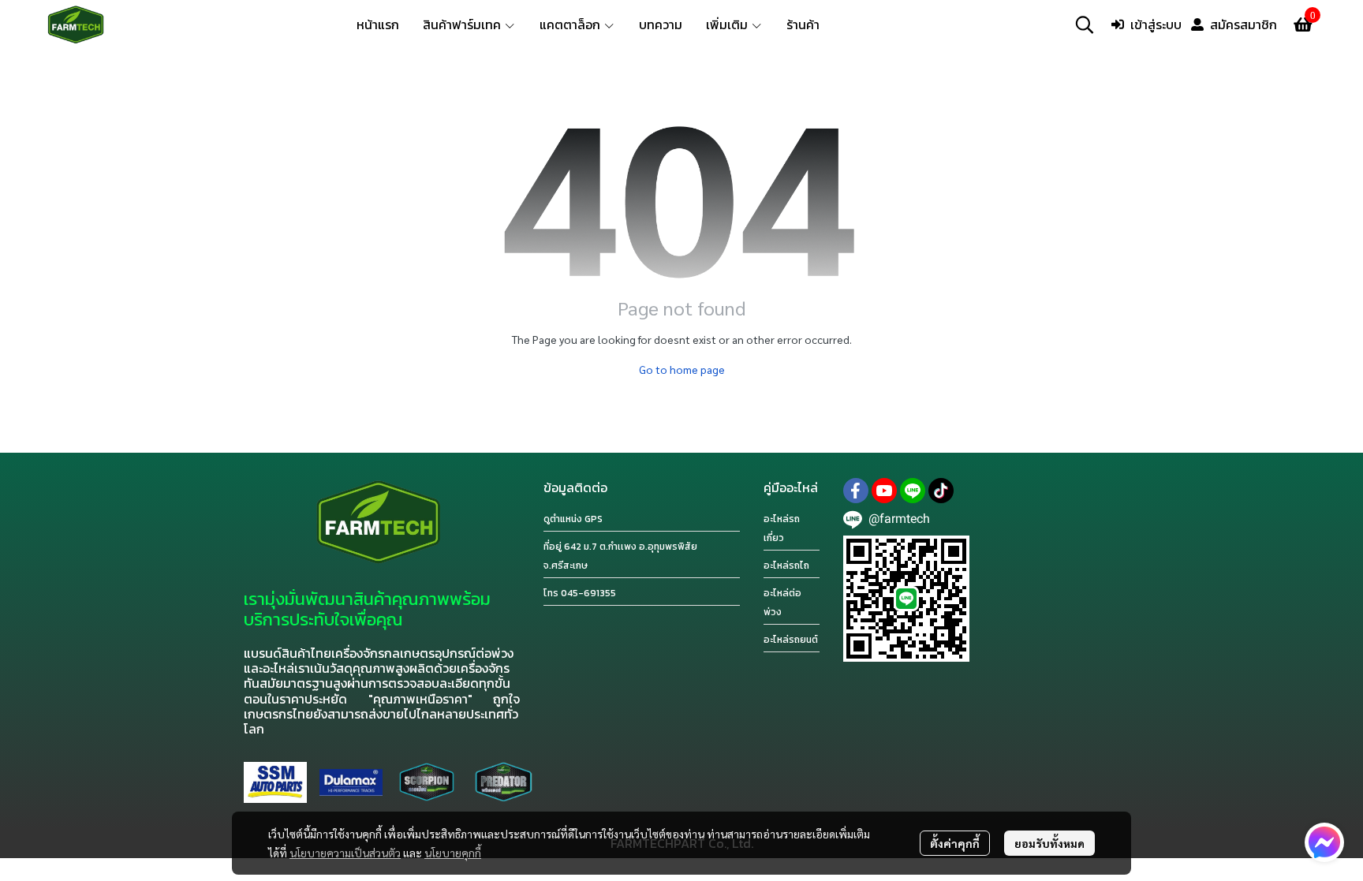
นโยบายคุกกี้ (452, 853)
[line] (912, 490)
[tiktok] (941, 490)
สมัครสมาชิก (1243, 24)
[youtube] (884, 490)
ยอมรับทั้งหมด (1049, 843)
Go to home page (682, 369)
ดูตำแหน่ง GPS (573, 519)
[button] (1084, 24)
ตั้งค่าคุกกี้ (955, 843)
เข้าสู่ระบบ (1156, 24)
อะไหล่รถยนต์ (791, 640)
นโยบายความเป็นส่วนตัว (345, 853)
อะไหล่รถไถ (786, 565)
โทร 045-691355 (579, 593)
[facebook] (855, 490)
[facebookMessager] (1324, 842)
